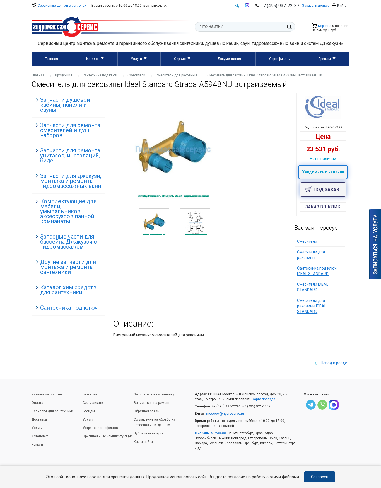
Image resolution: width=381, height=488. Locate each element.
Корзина (324, 26)
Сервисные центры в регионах (61, 6)
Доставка (39, 419)
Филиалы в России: (210, 433)
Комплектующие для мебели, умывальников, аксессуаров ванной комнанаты (68, 211)
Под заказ (326, 189)
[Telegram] (311, 405)
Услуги (136, 59)
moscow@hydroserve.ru (225, 414)
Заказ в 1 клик (323, 207)
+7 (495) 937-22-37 (280, 5)
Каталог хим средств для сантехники (68, 290)
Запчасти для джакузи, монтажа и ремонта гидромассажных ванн (70, 181)
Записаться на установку (154, 394)
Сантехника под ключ (69, 307)
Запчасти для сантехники (52, 411)
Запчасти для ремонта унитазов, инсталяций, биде (70, 155)
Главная (51, 59)
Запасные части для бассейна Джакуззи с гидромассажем (68, 241)
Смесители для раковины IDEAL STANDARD (311, 306)
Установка (40, 436)
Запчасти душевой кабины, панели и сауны (65, 104)
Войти (341, 6)
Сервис (180, 59)
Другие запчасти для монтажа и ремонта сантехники (68, 267)
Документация (229, 59)
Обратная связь (146, 411)
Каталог (92, 59)
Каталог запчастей (47, 394)
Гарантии (90, 394)
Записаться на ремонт (152, 403)
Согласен (319, 477)
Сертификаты (279, 59)
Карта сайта (143, 442)
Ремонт (37, 444)
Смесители (307, 241)
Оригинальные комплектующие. (108, 436)
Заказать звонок (315, 6)
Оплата (37, 403)
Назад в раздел (335, 363)
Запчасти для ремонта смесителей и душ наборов (70, 130)
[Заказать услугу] (375, 244)
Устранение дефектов (100, 428)
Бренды (325, 59)
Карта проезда (263, 399)
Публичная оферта (148, 433)
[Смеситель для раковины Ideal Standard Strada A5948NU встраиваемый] (173, 197)
